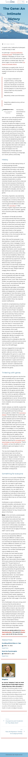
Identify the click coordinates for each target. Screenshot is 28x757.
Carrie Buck (12, 205)
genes (13, 31)
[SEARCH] (23, 2)
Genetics (17, 31)
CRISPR (5, 444)
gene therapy (8, 31)
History (19, 27)
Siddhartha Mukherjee (14, 32)
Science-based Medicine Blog (14, 29)
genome (22, 31)
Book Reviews (14, 27)
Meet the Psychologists (9, 651)
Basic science (7, 27)
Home (4, 23)
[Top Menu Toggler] (26, 2)
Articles (9, 23)
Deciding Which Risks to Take (11, 643)
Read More (5, 648)
